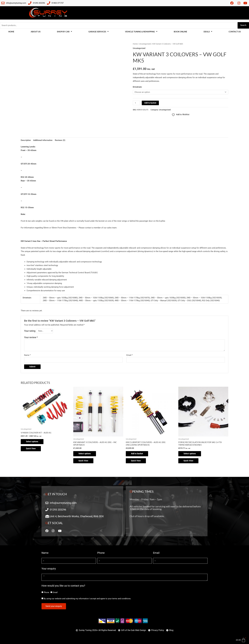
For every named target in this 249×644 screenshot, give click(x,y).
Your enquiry (49, 568)
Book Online (180, 31)
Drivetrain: (137, 87)
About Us (35, 31)
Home (11, 31)
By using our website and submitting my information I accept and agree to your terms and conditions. (87, 598)
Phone (101, 552)
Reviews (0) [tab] (60, 140)
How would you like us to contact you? (63, 585)
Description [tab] (26, 140)
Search (243, 25)
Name (27, 355)
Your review (31, 337)
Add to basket (150, 103)
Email (129, 355)
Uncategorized (145, 44)
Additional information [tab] (42, 140)
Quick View (31, 448)
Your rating (29, 331)
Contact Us (235, 31)
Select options (32, 441)
